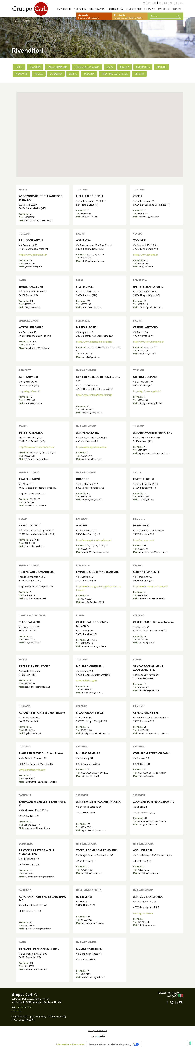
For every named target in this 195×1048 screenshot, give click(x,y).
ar (171, 3)
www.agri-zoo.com (143, 913)
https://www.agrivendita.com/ (91, 447)
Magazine (149, 9)
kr (165, 3)
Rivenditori (164, 9)
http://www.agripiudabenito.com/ (93, 540)
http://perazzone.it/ (143, 540)
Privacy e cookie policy (97, 1030)
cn (181, 3)
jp (176, 3)
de (154, 3)
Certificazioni (97, 9)
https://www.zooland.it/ (145, 254)
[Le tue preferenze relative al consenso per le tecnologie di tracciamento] (190, 1043)
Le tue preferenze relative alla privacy (110, 1044)
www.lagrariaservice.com (32, 769)
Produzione (80, 9)
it (144, 3)
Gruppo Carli (63, 9)
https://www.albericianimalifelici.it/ (94, 341)
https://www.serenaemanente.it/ (150, 586)
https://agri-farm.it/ (29, 391)
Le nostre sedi (133, 9)
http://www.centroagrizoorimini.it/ (94, 394)
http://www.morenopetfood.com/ (36, 447)
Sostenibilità (115, 9)
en (149, 3)
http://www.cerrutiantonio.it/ (148, 341)
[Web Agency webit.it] (100, 1036)
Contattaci (16, 1010)
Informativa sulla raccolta (70, 1044)
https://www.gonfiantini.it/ (33, 254)
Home (15, 20)
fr (160, 3)
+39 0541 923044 (24, 1007)
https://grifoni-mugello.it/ (147, 391)
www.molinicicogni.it (87, 680)
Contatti (178, 9)
